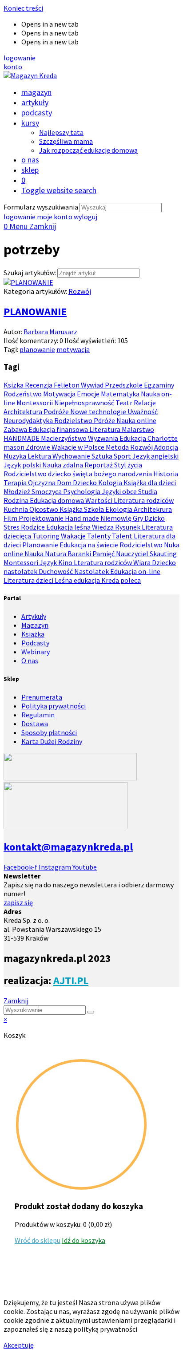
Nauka (34, 553)
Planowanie (41, 544)
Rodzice (33, 526)
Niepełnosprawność (84, 402)
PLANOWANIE (35, 311)
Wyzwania (103, 438)
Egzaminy (159, 384)
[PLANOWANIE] (28, 282)
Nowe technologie (98, 411)
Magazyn (34, 625)
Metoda (118, 447)
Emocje (89, 393)
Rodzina (17, 500)
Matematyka (121, 393)
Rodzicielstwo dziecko (38, 473)
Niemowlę (116, 518)
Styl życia (128, 464)
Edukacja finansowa (58, 429)
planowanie (37, 349)
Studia (147, 491)
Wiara (142, 562)
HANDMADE (22, 438)
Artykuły (33, 616)
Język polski (23, 464)
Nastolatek (92, 571)
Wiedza (103, 526)
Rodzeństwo (23, 393)
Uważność (142, 411)
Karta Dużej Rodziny (51, 741)
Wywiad (93, 384)
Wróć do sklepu (37, 1240)
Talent (123, 535)
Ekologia (119, 509)
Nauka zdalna (63, 464)
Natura (56, 553)
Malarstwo (138, 429)
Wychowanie (72, 455)
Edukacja (133, 438)
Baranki (80, 553)
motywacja (73, 349)
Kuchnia (16, 509)
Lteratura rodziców (103, 562)
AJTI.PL (70, 980)
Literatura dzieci (29, 580)
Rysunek (128, 526)
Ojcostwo (44, 509)
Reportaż (99, 464)
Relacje (145, 402)
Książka (72, 509)
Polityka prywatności (53, 705)
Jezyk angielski (155, 455)
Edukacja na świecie (89, 544)
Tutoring (46, 535)
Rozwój (79, 291)
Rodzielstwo (74, 420)
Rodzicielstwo (141, 544)
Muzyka (16, 455)
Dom (65, 482)
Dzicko (154, 518)
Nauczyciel (133, 553)
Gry (138, 518)
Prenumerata (41, 696)
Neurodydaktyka (29, 420)
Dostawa (34, 723)
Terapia (16, 482)
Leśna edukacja (78, 580)
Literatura (105, 429)
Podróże (57, 411)
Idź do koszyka (83, 1240)
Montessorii (35, 402)
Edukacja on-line (135, 571)
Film (11, 518)
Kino (66, 562)
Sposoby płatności (49, 732)
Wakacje (74, 535)
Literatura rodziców (144, 500)
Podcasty (35, 642)
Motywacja (60, 393)
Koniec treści (23, 8)
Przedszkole (124, 384)
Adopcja (166, 447)
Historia (165, 473)
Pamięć (104, 553)
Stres (12, 526)
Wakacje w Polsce (79, 447)
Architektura (24, 411)
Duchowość (56, 571)
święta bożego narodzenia (112, 473)
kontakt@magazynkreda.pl (68, 847)
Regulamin (38, 714)
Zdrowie (39, 447)
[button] (20, 57)
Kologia (110, 482)
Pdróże (105, 420)
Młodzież (18, 491)
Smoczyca (47, 491)
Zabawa (16, 429)
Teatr (124, 402)
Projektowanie (42, 518)
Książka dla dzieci (149, 482)
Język (49, 562)
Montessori (22, 562)
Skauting (163, 553)
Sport (123, 455)
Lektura (40, 455)
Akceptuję (19, 1345)
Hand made (82, 518)
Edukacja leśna (69, 526)
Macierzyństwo (64, 438)
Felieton (67, 384)
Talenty (99, 535)
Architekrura (153, 509)
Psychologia (82, 491)
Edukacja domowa (57, 500)
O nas (29, 660)
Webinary (35, 651)
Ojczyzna (42, 482)
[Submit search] (90, 1012)
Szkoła (94, 509)
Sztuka (103, 455)
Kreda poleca (121, 580)
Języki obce (120, 491)
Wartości (99, 500)
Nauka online (136, 420)
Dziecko (85, 482)
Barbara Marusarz (50, 331)
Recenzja (39, 384)
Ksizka (14, 384)
